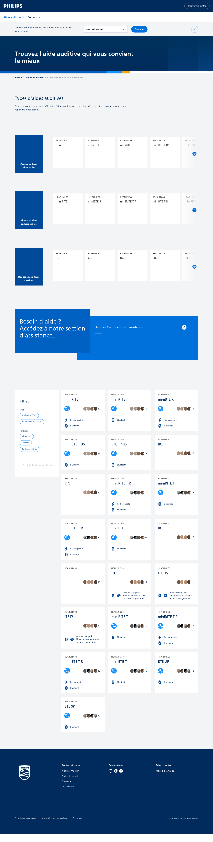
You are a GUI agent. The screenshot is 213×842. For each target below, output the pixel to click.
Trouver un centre (197, 6)
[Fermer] (194, 29)
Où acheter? (68, 786)
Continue (139, 29)
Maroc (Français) (165, 771)
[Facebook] (116, 771)
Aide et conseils (70, 776)
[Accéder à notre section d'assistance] (184, 327)
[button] (29, 154)
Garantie (67, 781)
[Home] (12, 6)
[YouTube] (110, 771)
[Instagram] (121, 771)
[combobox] (103, 29)
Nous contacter (70, 771)
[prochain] (194, 154)
